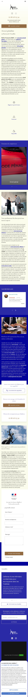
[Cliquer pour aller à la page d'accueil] (14, 7)
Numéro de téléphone (10, 519)
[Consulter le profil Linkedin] (12, 13)
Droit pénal (14, 182)
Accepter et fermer (14, 693)
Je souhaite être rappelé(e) (14, 390)
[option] (14, 166)
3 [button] (16, 186)
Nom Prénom (8, 512)
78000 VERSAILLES (14, 21)
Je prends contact (14, 26)
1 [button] (12, 186)
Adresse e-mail (9, 527)
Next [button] (15, 310)
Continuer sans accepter (6, 684)
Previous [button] (12, 310)
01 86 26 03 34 (14, 17)
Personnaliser (14, 690)
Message (7, 534)
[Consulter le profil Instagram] (16, 13)
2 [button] (14, 186)
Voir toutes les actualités (14, 604)
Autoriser (21, 655)
